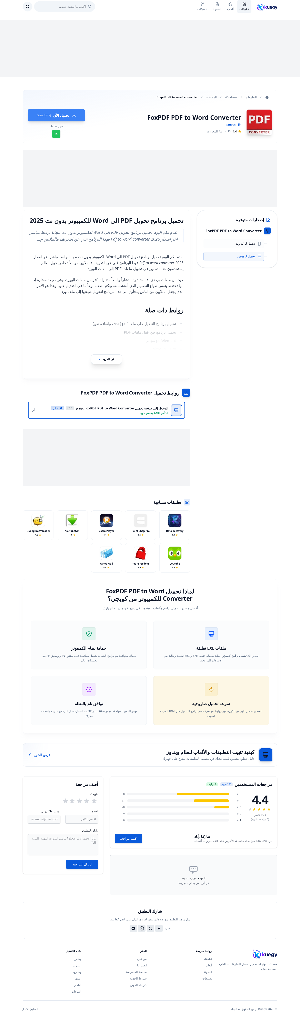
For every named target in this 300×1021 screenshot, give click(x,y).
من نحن (142, 959)
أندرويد (77, 965)
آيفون (78, 978)
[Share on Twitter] (150, 928)
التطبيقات (251, 97)
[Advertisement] (150, 48)
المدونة (207, 972)
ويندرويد (76, 972)
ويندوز (77, 959)
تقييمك (94, 794)
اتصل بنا (142, 965)
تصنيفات (207, 978)
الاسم (94, 811)
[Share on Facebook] (159, 928)
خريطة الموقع (138, 985)
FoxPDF (231, 125)
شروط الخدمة (138, 978)
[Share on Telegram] (133, 928)
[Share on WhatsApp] (142, 928)
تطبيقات (207, 959)
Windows (231, 97)
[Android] (56, 134)
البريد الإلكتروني (50, 811)
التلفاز (77, 985)
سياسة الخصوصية (136, 972)
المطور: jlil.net (30, 1009)
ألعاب (209, 965)
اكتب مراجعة (128, 838)
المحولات (211, 97)
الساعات (76, 991)
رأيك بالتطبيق (90, 830)
